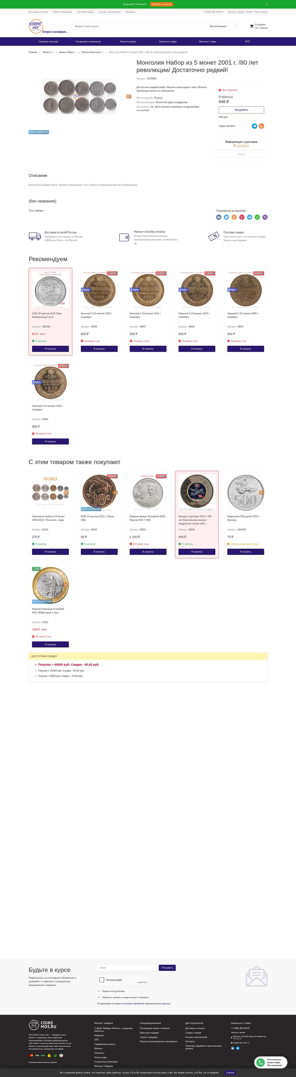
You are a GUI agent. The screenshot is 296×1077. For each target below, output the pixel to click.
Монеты (47, 52)
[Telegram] (249, 217)
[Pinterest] (241, 217)
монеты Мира (66, 52)
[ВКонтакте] (218, 217)
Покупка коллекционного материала (158, 1041)
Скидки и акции (193, 1032)
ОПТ (247, 41)
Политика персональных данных (43, 1062)
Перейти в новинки (161, 4)
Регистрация (261, 12)
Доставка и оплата (38, 12)
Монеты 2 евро (207, 41)
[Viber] (265, 217)
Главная (33, 52)
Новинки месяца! (48, 41)
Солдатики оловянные (88, 41)
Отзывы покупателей (109, 12)
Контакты (130, 12)
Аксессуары (100, 1057)
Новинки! (99, 1035)
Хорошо (230, 1072)
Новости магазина (62, 12)
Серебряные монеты (104, 1044)
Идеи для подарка (149, 1032)
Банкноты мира (168, 41)
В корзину (50, 348)
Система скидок (85, 12)
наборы (39, 210)
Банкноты (99, 1053)
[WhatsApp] (257, 217)
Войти (249, 12)
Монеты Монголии (91, 52)
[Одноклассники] (234, 217)
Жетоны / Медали (103, 1066)
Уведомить (241, 109)
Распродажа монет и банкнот (155, 1028)
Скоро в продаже (148, 1037)
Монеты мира (128, 41)
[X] (226, 217)
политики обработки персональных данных (146, 1003)
